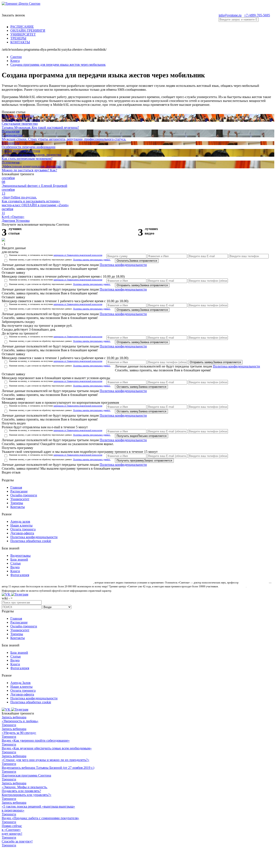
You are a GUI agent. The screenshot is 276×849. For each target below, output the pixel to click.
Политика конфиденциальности (123, 265)
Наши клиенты (21, 525)
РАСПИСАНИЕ (22, 26)
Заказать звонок (13, 15)
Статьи (15, 563)
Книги (15, 571)
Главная (16, 487)
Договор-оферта (22, 533)
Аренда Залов (20, 683)
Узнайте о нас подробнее (232, 586)
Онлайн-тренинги (23, 495)
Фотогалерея (19, 575)
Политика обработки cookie (30, 541)
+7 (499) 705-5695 (257, 15)
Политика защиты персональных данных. (92, 259)
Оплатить (137, 260)
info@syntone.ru (230, 15)
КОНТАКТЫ (20, 42)
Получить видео (141, 436)
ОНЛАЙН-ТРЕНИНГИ (27, 30)
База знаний (19, 559)
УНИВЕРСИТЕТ (23, 34)
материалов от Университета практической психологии (77, 255)
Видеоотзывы (20, 555)
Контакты (17, 507)
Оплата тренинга (23, 529)
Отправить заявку (142, 285)
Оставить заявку (141, 386)
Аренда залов (20, 521)
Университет (19, 499)
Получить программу (144, 460)
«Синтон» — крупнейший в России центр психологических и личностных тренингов (47, 582)
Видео (15, 567)
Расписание (19, 491)
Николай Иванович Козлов (253, 582)
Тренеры (16, 503)
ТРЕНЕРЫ (18, 38)
